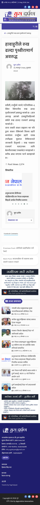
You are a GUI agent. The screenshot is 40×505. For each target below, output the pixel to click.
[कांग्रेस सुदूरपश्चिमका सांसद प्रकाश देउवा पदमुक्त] (6, 322)
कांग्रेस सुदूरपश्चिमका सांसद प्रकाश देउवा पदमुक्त (24, 321)
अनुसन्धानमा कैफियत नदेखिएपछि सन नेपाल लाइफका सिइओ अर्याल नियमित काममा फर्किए (24, 359)
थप (3, 481)
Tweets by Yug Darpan (9, 485)
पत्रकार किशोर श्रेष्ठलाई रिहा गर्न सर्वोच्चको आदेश (23, 332)
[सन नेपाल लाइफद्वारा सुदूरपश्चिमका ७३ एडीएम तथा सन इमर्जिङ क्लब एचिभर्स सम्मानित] (6, 344)
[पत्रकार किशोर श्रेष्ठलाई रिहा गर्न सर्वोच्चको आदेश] (6, 333)
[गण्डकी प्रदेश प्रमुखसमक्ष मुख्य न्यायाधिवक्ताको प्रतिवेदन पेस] (6, 310)
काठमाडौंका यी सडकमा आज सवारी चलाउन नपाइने (18, 260)
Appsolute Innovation (24, 501)
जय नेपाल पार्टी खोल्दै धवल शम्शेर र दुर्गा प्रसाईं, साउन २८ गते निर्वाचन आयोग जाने (24, 373)
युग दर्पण (16, 65)
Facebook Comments (11, 233)
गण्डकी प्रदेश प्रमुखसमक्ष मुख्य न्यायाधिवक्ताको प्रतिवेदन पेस (22, 310)
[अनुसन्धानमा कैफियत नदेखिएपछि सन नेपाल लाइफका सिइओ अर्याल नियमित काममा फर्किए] (13, 181)
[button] (33, 27)
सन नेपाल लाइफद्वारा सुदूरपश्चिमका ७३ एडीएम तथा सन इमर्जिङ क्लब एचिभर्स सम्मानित (24, 345)
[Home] (5, 33)
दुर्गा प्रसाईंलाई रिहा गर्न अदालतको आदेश (24, 386)
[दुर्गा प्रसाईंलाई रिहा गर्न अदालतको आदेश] (6, 387)
